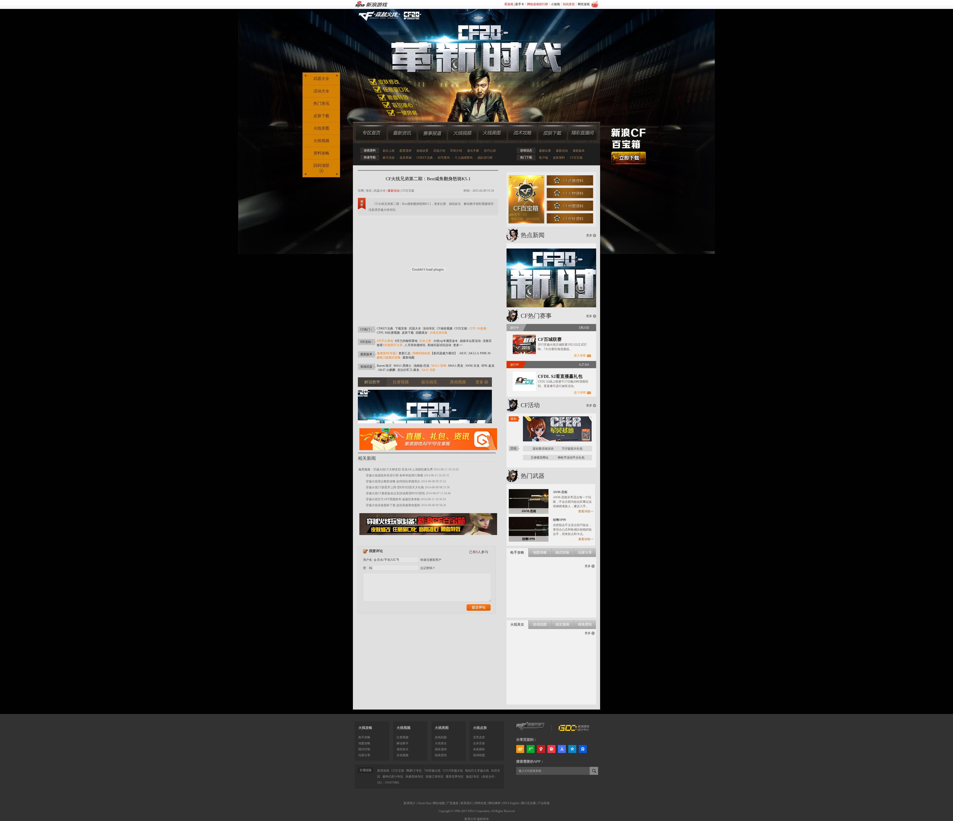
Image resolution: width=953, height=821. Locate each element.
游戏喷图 (479, 755)
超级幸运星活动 (470, 341)
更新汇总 (404, 353)
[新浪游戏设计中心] (574, 730)
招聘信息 (480, 803)
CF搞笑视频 (444, 328)
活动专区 (429, 328)
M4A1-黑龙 (455, 365)
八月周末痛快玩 (415, 345)
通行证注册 (528, 803)
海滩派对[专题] (387, 353)
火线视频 (321, 141)
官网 (361, 190)
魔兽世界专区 (455, 776)
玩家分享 (364, 755)
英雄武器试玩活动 (439, 345)
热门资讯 (321, 103)
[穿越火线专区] (474, 59)
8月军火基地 (385, 341)
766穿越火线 (432, 770)
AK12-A (473, 353)
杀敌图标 (479, 749)
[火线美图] (492, 133)
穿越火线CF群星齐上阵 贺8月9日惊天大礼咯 (395, 487)
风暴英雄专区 (414, 776)
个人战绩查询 (464, 157)
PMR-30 (485, 353)
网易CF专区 (414, 770)
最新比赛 (545, 150)
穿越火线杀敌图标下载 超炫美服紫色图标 (393, 505)
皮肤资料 (559, 157)
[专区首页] (371, 133)
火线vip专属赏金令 (445, 341)
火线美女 (441, 743)
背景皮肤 (479, 737)
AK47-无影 (428, 370)
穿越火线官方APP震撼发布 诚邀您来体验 (393, 499)
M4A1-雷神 (438, 365)
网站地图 (439, 803)
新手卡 (519, 4)
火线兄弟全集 (438, 332)
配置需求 (405, 150)
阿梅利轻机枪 (421, 353)
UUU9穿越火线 (453, 770)
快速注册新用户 (430, 560)
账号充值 (389, 157)
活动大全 (321, 91)
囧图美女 (422, 332)
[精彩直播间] (582, 133)
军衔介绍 (456, 150)
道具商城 (405, 157)
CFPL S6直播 (477, 328)
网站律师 (494, 803)
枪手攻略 (364, 737)
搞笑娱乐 (402, 749)
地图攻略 (364, 743)
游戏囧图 (441, 737)
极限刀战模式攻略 (389, 357)
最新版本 (579, 150)
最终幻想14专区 (392, 776)
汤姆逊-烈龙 (421, 365)
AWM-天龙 (472, 365)
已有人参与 (478, 552)
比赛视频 (402, 737)
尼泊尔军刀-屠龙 (408, 370)
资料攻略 (321, 153)
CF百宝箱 (576, 157)
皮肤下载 (408, 332)
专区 (369, 190)
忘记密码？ (427, 568)
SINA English (510, 803)
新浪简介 (409, 803)
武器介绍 (439, 150)
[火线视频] (462, 133)
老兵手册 (473, 150)
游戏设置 (422, 150)
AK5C (463, 353)
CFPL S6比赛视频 (388, 332)
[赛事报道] (432, 133)
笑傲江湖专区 (434, 776)
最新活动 (562, 150)
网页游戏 (584, 4)
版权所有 (483, 819)
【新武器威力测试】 (443, 353)
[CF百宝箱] (428, 536)
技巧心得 (490, 150)
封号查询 (444, 157)
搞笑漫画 (441, 749)
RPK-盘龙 (487, 365)
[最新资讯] (402, 133)
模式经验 (364, 749)
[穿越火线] (530, 730)
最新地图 (408, 357)
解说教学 (402, 743)
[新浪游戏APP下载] (428, 451)
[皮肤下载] (552, 133)
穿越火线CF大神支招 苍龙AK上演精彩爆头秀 (403, 469)
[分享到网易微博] (541, 749)
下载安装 (401, 328)
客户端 (543, 157)
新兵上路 (389, 150)
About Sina (424, 803)
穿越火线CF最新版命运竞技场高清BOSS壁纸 (395, 493)
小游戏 (555, 4)
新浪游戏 (383, 770)
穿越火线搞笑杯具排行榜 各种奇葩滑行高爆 (394, 475)
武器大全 (380, 190)
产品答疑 (544, 803)
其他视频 (402, 755)
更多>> (458, 345)
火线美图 (321, 128)
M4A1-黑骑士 (402, 365)
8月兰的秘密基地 (406, 341)
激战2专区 (472, 776)
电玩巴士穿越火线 (477, 770)
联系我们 (467, 803)
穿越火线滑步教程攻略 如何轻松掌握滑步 (393, 481)
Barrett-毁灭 (384, 365)
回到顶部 (321, 165)
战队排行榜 (484, 157)
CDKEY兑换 (424, 157)
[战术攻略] (522, 133)
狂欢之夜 (425, 341)
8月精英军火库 (393, 345)
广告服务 (453, 803)
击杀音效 (479, 743)
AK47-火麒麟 (386, 370)
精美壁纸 (441, 755)
